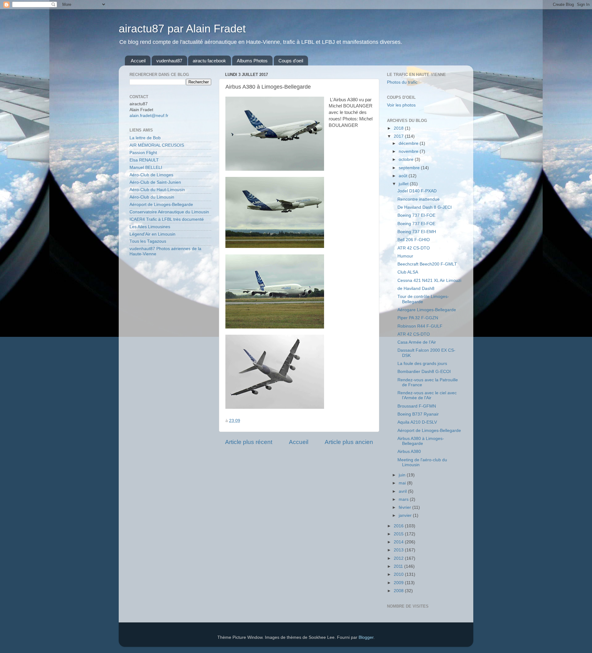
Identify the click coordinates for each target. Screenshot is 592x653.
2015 (399, 534)
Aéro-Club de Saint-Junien (155, 182)
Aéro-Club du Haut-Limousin (157, 189)
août (404, 176)
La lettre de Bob (145, 138)
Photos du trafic (402, 82)
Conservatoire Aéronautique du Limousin (169, 212)
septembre (410, 167)
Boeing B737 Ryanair (418, 414)
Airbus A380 (409, 451)
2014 (399, 542)
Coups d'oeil (290, 60)
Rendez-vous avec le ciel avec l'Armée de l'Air (427, 395)
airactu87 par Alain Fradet (182, 28)
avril (403, 491)
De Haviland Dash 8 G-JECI (424, 207)
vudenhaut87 (169, 60)
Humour (405, 256)
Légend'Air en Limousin (152, 234)
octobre (407, 159)
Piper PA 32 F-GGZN (417, 318)
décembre (409, 143)
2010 (399, 574)
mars (404, 499)
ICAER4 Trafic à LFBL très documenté (167, 219)
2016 (399, 526)
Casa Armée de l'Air (416, 342)
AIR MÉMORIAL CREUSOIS (157, 145)
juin (403, 475)
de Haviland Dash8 (415, 288)
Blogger (366, 637)
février (405, 507)
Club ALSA (407, 272)
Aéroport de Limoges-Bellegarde (161, 204)
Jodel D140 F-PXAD (417, 191)
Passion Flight (143, 152)
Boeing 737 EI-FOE (416, 215)
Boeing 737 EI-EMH (416, 231)
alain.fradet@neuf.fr (149, 115)
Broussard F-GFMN (416, 406)
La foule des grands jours (422, 363)
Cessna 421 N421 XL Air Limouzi (429, 280)
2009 (399, 582)
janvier (406, 515)
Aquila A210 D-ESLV (417, 422)
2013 (399, 550)
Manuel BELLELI (146, 167)
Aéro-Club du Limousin (152, 197)
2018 (399, 128)
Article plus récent (248, 442)
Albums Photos (252, 60)
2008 (399, 590)
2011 (399, 566)
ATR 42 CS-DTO (413, 248)
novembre (409, 151)
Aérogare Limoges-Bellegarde (426, 310)
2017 (399, 136)
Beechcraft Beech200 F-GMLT (427, 264)
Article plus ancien (349, 442)
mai (403, 483)
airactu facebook (209, 60)
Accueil (138, 60)
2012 (399, 558)
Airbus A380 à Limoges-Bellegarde (420, 441)
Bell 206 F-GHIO (413, 239)
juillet (404, 184)
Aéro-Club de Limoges (151, 175)
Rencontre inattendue (418, 199)
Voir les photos (401, 105)
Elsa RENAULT (144, 160)
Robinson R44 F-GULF (419, 326)
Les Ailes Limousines (150, 226)
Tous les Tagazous (148, 241)
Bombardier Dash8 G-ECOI (424, 371)
